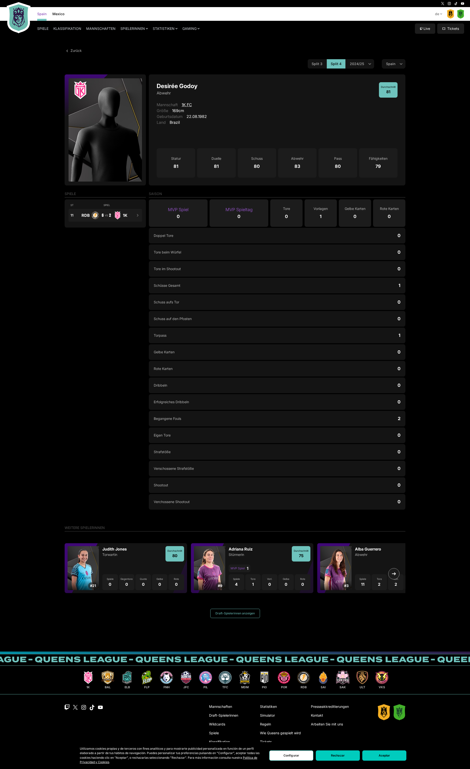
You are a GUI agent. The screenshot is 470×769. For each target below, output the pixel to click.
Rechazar (338, 755)
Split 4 (336, 64)
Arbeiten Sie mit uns (327, 724)
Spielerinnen (132, 28)
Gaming (189, 28)
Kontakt (317, 715)
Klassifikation (67, 28)
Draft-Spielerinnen (223, 715)
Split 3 (317, 64)
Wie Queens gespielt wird (280, 733)
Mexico (58, 14)
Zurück (76, 50)
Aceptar (384, 755)
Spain (42, 14)
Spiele (42, 28)
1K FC (187, 104)
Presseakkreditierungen (330, 706)
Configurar (291, 755)
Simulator (267, 715)
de (437, 14)
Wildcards (217, 724)
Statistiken (164, 28)
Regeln (265, 724)
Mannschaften (101, 28)
